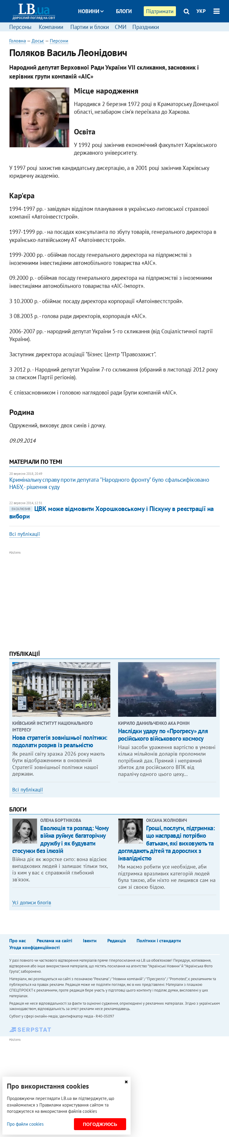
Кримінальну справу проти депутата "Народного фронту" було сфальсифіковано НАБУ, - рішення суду (109, 483)
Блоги (124, 11)
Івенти (90, 940)
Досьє (120, 33)
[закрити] (126, 1082)
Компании (51, 26)
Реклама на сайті (54, 940)
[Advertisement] (114, 598)
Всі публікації (24, 534)
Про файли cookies (25, 1124)
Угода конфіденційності (34, 947)
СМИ (120, 26)
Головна (17, 41)
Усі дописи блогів (31, 902)
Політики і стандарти (159, 940)
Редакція (116, 940)
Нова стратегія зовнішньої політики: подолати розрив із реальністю (59, 741)
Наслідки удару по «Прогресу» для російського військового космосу (163, 734)
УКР (201, 11)
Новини (88, 11)
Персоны (20, 26)
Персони (59, 41)
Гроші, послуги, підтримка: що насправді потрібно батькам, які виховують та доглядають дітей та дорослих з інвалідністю (166, 843)
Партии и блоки (89, 26)
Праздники (145, 26)
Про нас (17, 940)
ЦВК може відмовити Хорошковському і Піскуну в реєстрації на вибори (111, 512)
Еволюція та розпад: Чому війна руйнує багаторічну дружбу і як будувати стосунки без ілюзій (60, 839)
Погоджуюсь (100, 1124)
